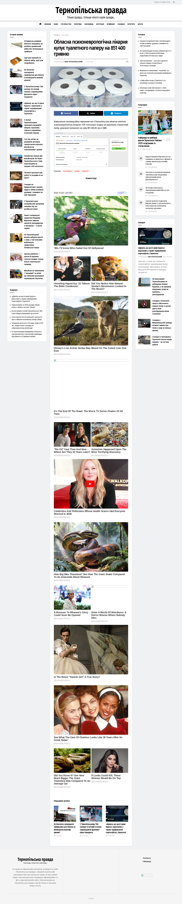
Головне (59, 819)
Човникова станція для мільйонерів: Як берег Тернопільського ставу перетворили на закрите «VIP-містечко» (33, 161)
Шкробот (85, 171)
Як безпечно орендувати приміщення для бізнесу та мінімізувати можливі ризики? (34, 75)
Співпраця (147, 861)
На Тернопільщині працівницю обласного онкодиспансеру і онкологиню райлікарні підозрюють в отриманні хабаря (27, 334)
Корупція (100, 24)
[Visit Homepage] (91, 13)
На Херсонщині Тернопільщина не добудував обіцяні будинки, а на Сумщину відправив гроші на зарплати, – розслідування (161, 287)
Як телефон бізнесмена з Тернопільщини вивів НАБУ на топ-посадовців (157, 190)
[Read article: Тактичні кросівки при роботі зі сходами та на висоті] (16, 175)
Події (56, 24)
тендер (77, 171)
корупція (111, 819)
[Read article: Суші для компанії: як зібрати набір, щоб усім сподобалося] (16, 61)
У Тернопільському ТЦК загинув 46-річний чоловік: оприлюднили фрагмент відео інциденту (33, 91)
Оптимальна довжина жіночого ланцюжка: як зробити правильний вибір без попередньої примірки (33, 46)
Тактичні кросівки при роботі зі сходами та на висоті (33, 175)
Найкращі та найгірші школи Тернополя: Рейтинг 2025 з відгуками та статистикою (150, 141)
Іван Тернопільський (73, 62)
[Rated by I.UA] (146, 876)
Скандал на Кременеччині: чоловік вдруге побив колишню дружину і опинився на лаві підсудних (33, 189)
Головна (57, 35)
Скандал (121, 24)
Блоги (140, 24)
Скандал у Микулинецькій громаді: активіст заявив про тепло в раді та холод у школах (162, 325)
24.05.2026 (84, 836)
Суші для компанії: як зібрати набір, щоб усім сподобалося (33, 60)
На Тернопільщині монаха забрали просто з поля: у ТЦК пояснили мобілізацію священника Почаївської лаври (155, 53)
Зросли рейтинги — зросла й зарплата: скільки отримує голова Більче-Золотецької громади (33, 259)
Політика (78, 24)
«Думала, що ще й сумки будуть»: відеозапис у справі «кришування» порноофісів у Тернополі (34, 108)
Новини (47, 24)
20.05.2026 (110, 836)
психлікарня (67, 171)
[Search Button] (174, 2)
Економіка (88, 24)
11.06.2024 (89, 62)
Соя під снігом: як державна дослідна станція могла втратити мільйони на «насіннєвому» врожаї (33, 144)
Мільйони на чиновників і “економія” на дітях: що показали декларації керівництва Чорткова (155, 73)
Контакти (147, 858)
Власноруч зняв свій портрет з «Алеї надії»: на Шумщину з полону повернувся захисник (155, 90)
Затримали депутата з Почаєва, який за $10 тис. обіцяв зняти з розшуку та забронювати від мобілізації (27, 325)
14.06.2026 (58, 836)
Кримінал (111, 24)
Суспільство (66, 24)
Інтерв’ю (131, 24)
